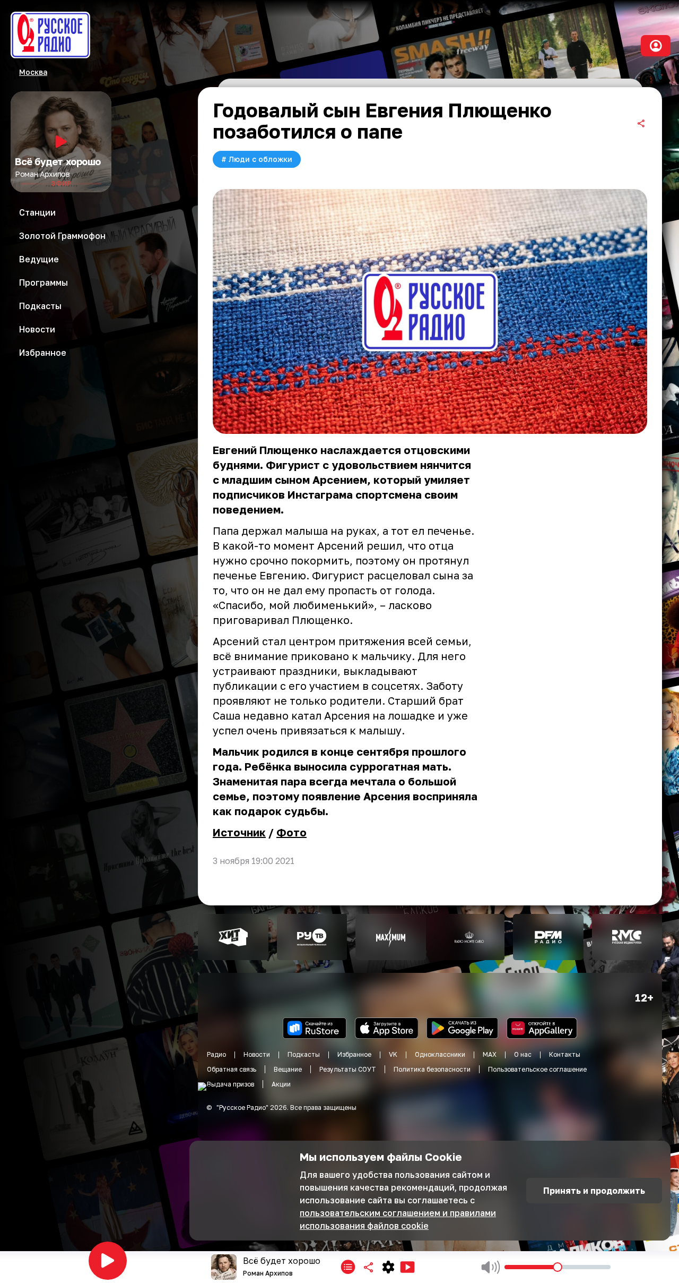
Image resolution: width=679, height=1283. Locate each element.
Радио (216, 1054)
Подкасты (304, 1054)
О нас (523, 1054)
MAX (490, 1054)
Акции (281, 1084)
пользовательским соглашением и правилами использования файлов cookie (398, 1219)
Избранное (354, 1054)
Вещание (288, 1069)
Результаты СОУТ (347, 1069)
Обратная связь (231, 1069)
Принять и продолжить (594, 1190)
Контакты (564, 1054)
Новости (256, 1054)
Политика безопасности (432, 1069)
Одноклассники (440, 1054)
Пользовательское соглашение (537, 1069)
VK (393, 1054)
